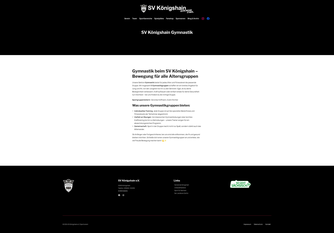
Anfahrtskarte (123, 191)
